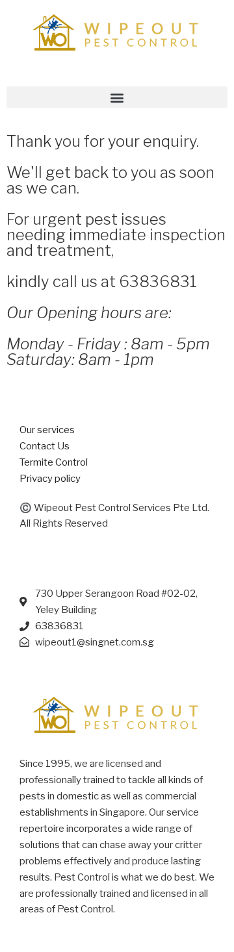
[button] (117, 97)
